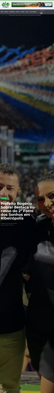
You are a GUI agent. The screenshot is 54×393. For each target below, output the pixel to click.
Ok (41, 13)
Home (2, 15)
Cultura (6, 15)
